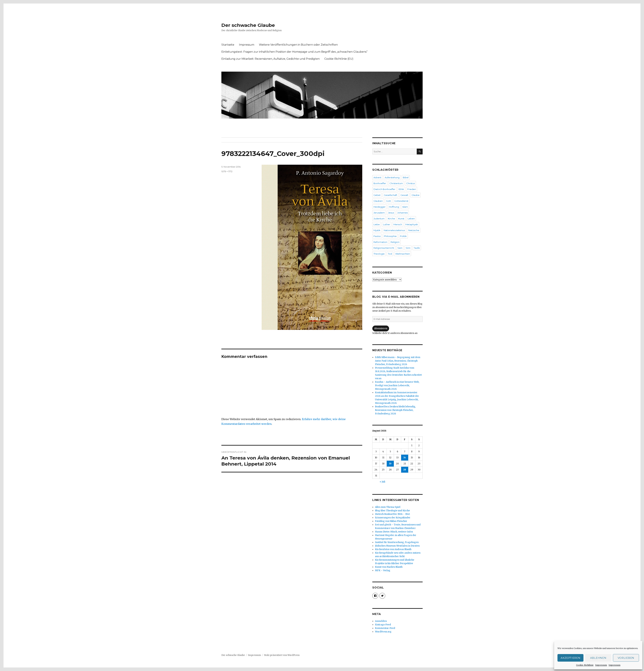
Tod (390, 253)
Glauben (378, 201)
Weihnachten (402, 253)
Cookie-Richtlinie (585, 665)
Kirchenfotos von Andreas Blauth (393, 549)
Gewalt (404, 195)
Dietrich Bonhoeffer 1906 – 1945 (392, 514)
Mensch (397, 224)
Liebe (376, 224)
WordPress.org (383, 631)
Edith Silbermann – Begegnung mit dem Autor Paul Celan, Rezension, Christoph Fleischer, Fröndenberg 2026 (397, 361)
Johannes (402, 212)
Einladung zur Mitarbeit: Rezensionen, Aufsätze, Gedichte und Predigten (270, 58)
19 (390, 463)
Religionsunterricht (383, 248)
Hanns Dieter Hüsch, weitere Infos (394, 531)
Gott (388, 201)
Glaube (415, 195)
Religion (395, 242)
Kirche (391, 218)
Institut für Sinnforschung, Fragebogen (397, 542)
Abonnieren (380, 328)
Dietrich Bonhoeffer (384, 189)
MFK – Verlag (382, 570)
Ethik (401, 189)
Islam (405, 206)
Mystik (376, 230)
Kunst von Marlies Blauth (388, 567)
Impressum (601, 665)
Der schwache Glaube (248, 25)
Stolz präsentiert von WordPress (282, 655)
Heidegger (379, 206)
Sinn (408, 248)
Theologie (379, 253)
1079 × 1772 (226, 171)
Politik (403, 236)
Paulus (377, 236)
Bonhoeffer (379, 183)
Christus (410, 183)
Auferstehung (392, 177)
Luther (386, 224)
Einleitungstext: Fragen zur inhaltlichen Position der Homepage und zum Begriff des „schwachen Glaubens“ (294, 51)
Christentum (396, 183)
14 (405, 457)
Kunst (401, 218)
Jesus (391, 212)
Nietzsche (413, 230)
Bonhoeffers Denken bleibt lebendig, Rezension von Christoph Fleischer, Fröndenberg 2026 (395, 410)
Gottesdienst (401, 201)
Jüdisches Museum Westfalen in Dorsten (397, 545)
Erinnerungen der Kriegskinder (392, 517)
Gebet (377, 195)
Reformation (380, 242)
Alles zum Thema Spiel (387, 507)
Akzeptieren (570, 657)
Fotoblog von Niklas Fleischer (391, 521)
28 (404, 469)
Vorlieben (626, 657)
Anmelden (381, 621)
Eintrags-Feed (383, 624)
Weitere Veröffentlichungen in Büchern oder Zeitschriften (298, 44)
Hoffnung (394, 206)
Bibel (406, 177)
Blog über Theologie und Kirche (392, 510)
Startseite (227, 44)
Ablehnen (598, 657)
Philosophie (390, 236)
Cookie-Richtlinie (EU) (338, 58)
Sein (399, 248)
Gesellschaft (390, 195)
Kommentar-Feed (385, 628)
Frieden (411, 189)
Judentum (379, 218)
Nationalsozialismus (394, 230)
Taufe (417, 248)
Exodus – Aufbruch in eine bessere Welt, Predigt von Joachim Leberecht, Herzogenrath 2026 (397, 385)
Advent (377, 177)
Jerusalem (379, 212)
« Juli (382, 481)
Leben (411, 218)
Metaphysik (411, 224)
